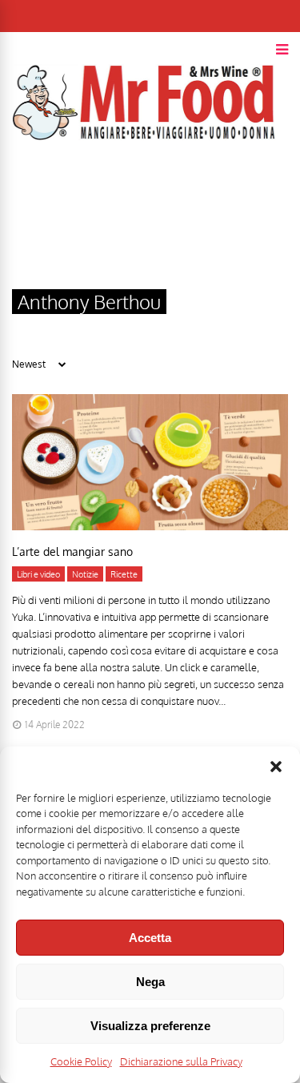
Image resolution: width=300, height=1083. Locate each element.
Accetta (150, 937)
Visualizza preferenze (150, 1026)
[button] (276, 767)
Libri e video (38, 574)
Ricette (124, 574)
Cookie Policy (81, 1061)
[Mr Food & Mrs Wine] (144, 169)
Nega (150, 981)
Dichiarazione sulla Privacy (181, 1061)
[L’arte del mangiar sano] (150, 526)
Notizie (85, 574)
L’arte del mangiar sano (72, 551)
